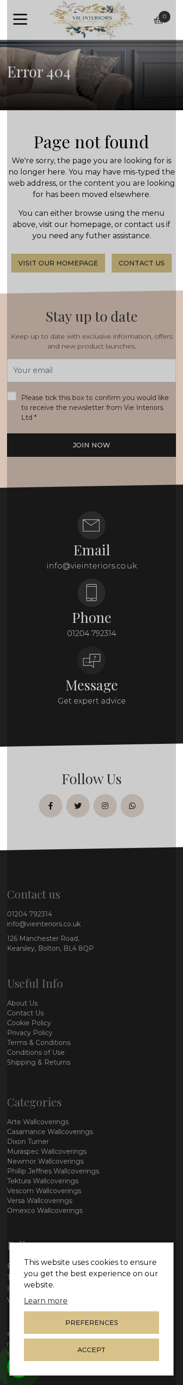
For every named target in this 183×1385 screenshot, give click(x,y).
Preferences (91, 1322)
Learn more (46, 1300)
